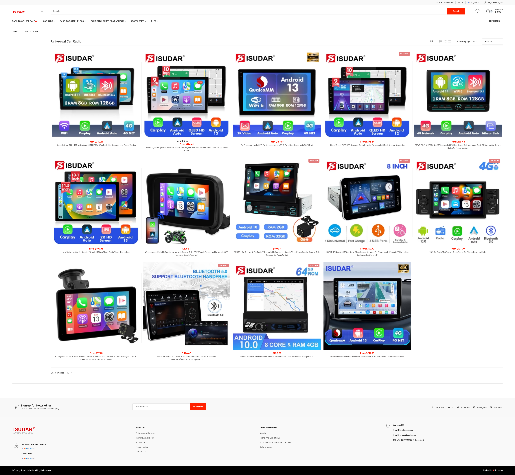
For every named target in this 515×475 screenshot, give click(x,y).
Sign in (500, 2)
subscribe (198, 407)
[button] (182, 141)
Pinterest (465, 407)
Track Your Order (446, 2)
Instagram (482, 407)
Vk (452, 407)
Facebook (440, 407)
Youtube (498, 407)
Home (14, 31)
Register (491, 2)
